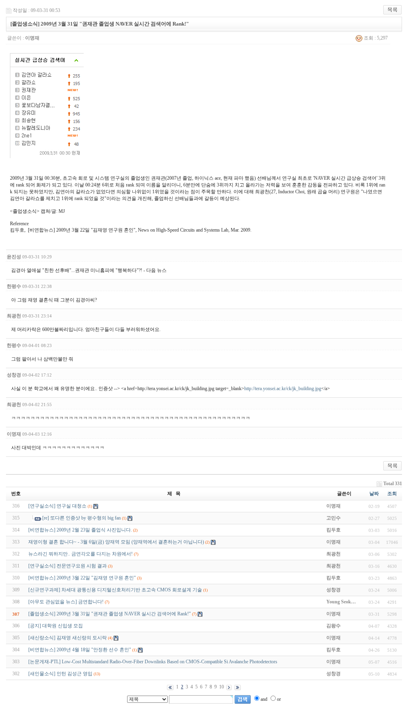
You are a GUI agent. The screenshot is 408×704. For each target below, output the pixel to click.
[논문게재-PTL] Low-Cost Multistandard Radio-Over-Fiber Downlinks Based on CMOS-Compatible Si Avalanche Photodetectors (152, 661)
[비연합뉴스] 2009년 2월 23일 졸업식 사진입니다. (80, 530)
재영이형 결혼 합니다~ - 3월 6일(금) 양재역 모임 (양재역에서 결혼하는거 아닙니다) (116, 542)
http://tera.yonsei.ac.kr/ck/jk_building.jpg (282, 388)
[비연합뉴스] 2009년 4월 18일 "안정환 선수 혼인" (79, 649)
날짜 (374, 493)
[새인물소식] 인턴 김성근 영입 (60, 673)
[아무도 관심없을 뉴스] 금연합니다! (66, 602)
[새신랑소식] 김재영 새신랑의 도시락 (67, 638)
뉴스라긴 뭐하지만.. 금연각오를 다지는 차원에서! (80, 554)
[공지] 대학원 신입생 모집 (55, 626)
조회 (392, 493)
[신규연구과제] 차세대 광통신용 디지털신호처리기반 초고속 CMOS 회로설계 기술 (115, 590)
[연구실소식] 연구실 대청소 (57, 506)
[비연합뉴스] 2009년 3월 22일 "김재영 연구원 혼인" (82, 578)
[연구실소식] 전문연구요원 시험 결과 (67, 566)
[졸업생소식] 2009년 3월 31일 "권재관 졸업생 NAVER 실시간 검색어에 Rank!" (109, 614)
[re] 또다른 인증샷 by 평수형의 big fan (81, 518)
